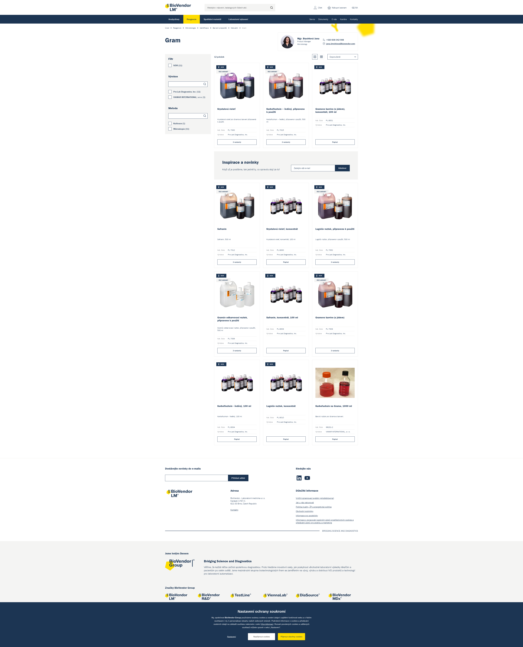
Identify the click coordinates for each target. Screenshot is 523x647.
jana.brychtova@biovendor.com (340, 43)
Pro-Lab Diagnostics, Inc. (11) (186, 91)
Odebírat (342, 168)
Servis (312, 19)
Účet (320, 7)
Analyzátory (173, 19)
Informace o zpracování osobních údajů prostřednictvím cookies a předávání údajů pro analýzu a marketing (325, 521)
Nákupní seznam (339, 7)
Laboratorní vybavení (238, 19)
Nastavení (231, 637)
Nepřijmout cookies (261, 637)
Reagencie (191, 19)
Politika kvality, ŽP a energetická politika (314, 506)
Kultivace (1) (179, 123)
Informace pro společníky (307, 515)
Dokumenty (323, 19)
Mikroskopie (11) (181, 128)
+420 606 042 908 (335, 39)
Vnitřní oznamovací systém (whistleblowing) (315, 498)
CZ (353, 7)
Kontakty (354, 19)
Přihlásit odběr (238, 478)
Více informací (267, 624)
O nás (334, 19)
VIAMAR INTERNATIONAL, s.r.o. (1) (189, 97)
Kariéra (343, 19)
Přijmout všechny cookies (291, 637)
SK (356, 7)
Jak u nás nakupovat (305, 502)
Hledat (271, 7)
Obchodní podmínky (304, 511)
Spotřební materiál (212, 19)
